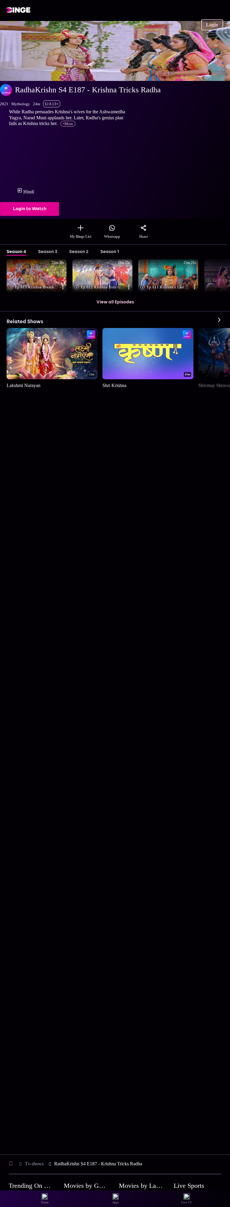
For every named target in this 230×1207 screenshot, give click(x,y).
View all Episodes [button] (115, 302)
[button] (39, 276)
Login (212, 24)
